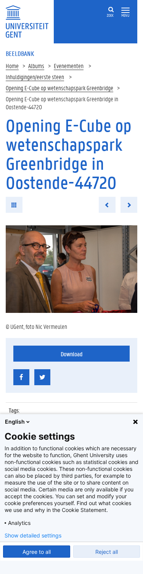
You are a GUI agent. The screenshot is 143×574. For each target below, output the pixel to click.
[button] (125, 10)
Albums (36, 66)
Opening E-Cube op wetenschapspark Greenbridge (59, 88)
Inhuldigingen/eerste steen (35, 77)
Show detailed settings (33, 536)
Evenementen (69, 66)
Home (12, 66)
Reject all (106, 551)
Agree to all (36, 551)
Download (71, 354)
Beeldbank (20, 53)
